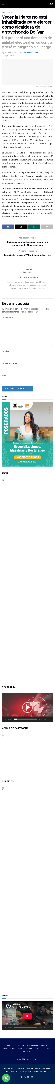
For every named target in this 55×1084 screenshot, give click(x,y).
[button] (27, 707)
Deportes (28, 1048)
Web (4, 375)
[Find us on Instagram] (32, 1076)
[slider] (25, 719)
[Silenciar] (45, 719)
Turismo (47, 1048)
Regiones (35, 1045)
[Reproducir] (5, 719)
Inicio (4, 12)
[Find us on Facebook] (21, 1076)
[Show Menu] (3, 4)
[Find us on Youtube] (28, 1076)
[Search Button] (51, 4)
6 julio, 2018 (9, 56)
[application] (27, 707)
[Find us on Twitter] (25, 1076)
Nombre (5, 351)
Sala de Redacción (30, 53)
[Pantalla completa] (49, 719)
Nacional (25, 1045)
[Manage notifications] (6, 1078)
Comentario (8, 317)
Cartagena (12, 12)
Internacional (17, 1048)
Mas (30, 1052)
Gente (24, 1052)
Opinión (38, 1048)
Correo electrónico (10, 363)
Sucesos (6, 1048)
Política (44, 1045)
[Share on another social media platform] (47, 227)
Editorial (16, 1045)
